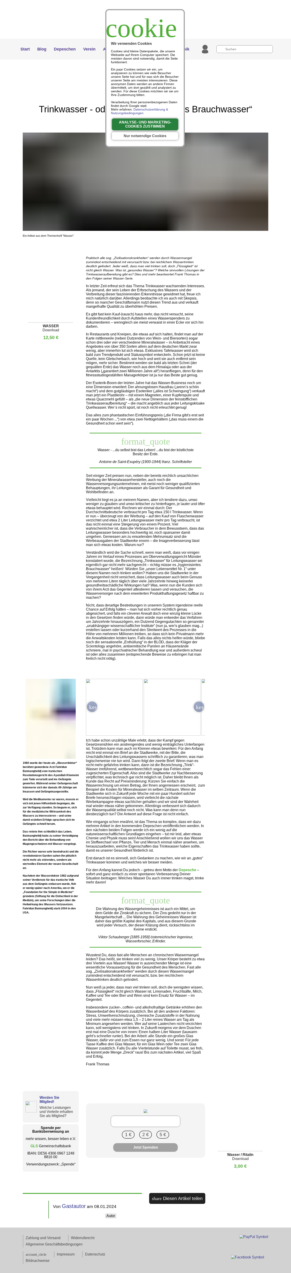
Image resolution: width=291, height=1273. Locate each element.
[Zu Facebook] (247, 1258)
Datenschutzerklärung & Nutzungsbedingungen (139, 111)
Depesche (187, 870)
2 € (145, 1134)
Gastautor (74, 1206)
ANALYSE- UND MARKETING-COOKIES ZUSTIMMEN (145, 124)
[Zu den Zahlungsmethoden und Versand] (254, 1237)
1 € (128, 1134)
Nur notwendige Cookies (145, 136)
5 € (163, 1134)
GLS (34, 1146)
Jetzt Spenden (145, 1147)
